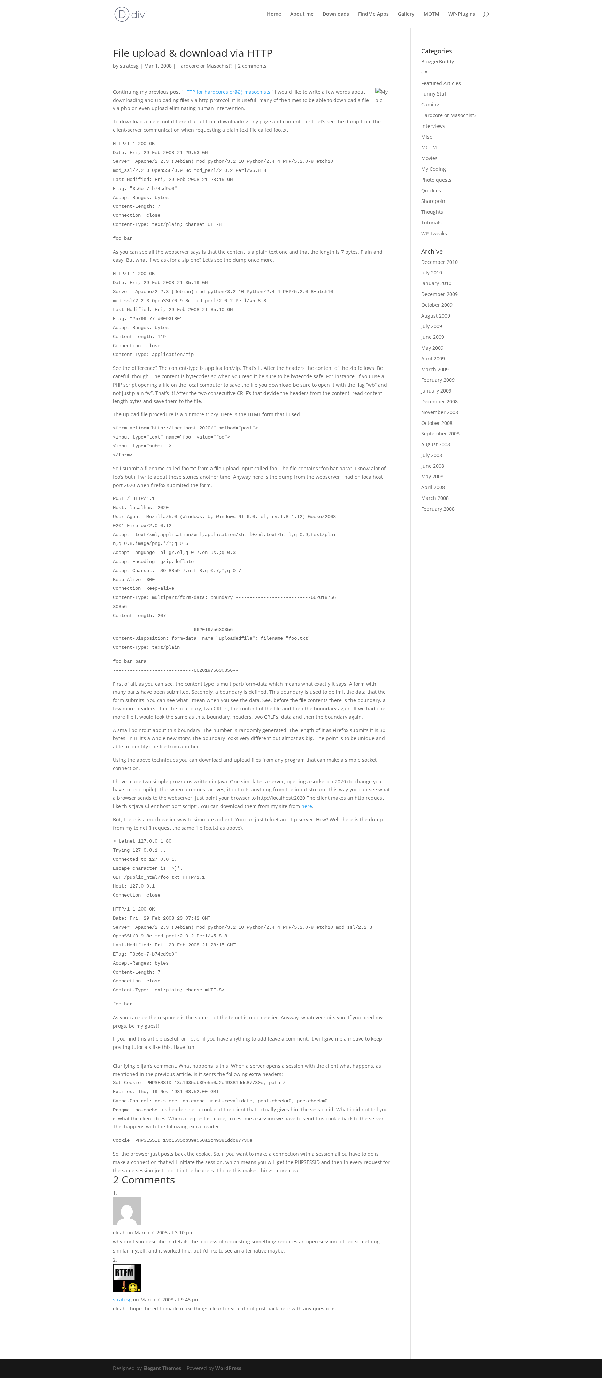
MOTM (431, 14)
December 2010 (439, 262)
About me (302, 14)
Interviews (433, 126)
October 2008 (437, 423)
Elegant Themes (162, 1368)
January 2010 (436, 283)
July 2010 (431, 272)
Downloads (336, 14)
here (306, 806)
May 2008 (432, 476)
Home (274, 14)
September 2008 (440, 433)
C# (424, 72)
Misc (426, 137)
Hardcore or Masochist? (204, 65)
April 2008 (433, 487)
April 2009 (433, 358)
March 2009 (435, 369)
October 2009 (437, 305)
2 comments (252, 65)
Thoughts (432, 211)
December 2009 (439, 294)
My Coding (433, 169)
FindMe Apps (373, 14)
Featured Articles (441, 83)
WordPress (228, 1368)
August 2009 (435, 315)
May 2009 (432, 347)
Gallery (406, 14)
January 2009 (436, 390)
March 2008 (435, 498)
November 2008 (439, 412)
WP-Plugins (461, 14)
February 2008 (438, 508)
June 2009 (432, 337)
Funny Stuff (434, 93)
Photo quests (436, 179)
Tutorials (431, 222)
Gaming (430, 104)
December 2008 (439, 401)
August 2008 (435, 444)
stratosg (129, 65)
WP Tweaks (434, 233)
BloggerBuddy (437, 61)
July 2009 (431, 326)
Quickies (431, 190)
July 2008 (431, 455)
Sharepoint (434, 201)
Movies (429, 158)
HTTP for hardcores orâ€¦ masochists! (227, 92)
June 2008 (432, 466)
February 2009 (438, 379)
